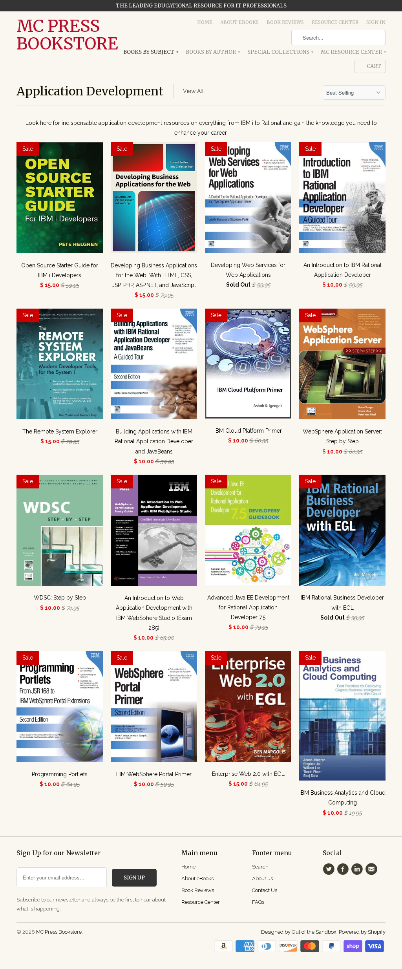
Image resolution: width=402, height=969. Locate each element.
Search (260, 867)
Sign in (376, 22)
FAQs (258, 902)
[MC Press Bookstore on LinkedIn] (358, 869)
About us (262, 878)
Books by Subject (150, 52)
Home (204, 22)
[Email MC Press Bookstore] (372, 869)
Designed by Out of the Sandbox (298, 932)
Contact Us (264, 890)
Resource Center (335, 22)
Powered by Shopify (362, 932)
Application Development (89, 91)
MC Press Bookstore (59, 35)
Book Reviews (285, 22)
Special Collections (280, 52)
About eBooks (239, 22)
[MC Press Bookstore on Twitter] (330, 869)
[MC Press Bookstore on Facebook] (344, 869)
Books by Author (212, 52)
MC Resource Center (353, 52)
